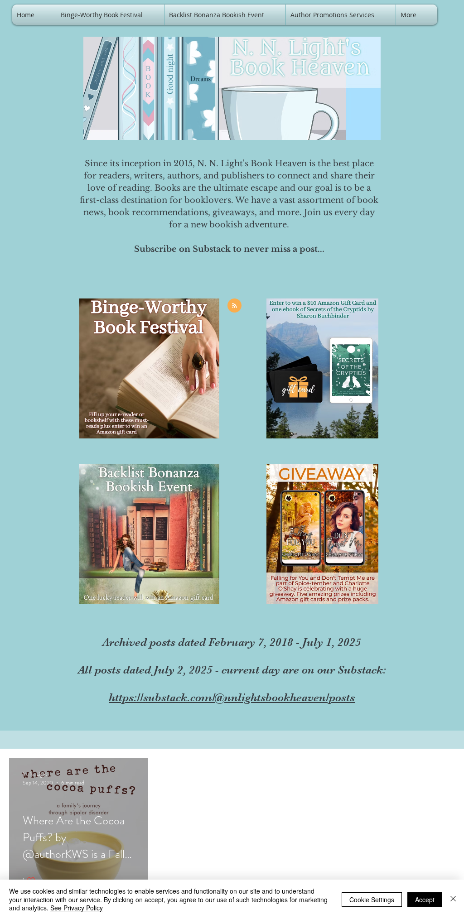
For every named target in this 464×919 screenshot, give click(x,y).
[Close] (453, 899)
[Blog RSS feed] (234, 305)
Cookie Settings (371, 899)
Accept (425, 899)
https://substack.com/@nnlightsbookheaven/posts (232, 697)
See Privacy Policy (76, 907)
